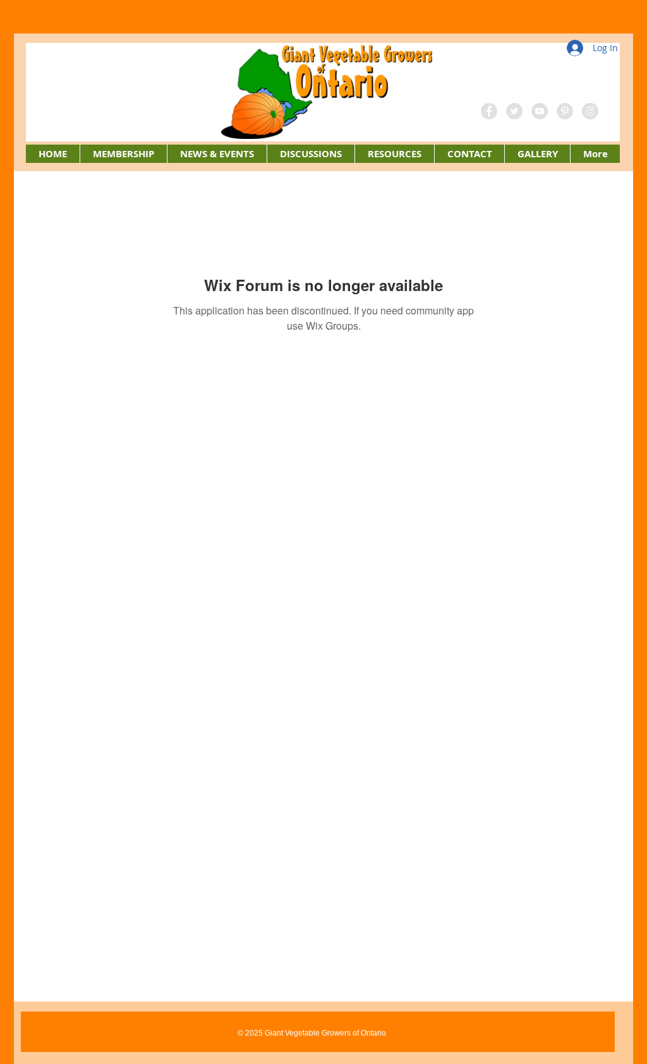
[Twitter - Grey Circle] (514, 111)
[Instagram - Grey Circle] (590, 111)
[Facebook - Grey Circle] (489, 111)
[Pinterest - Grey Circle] (565, 111)
